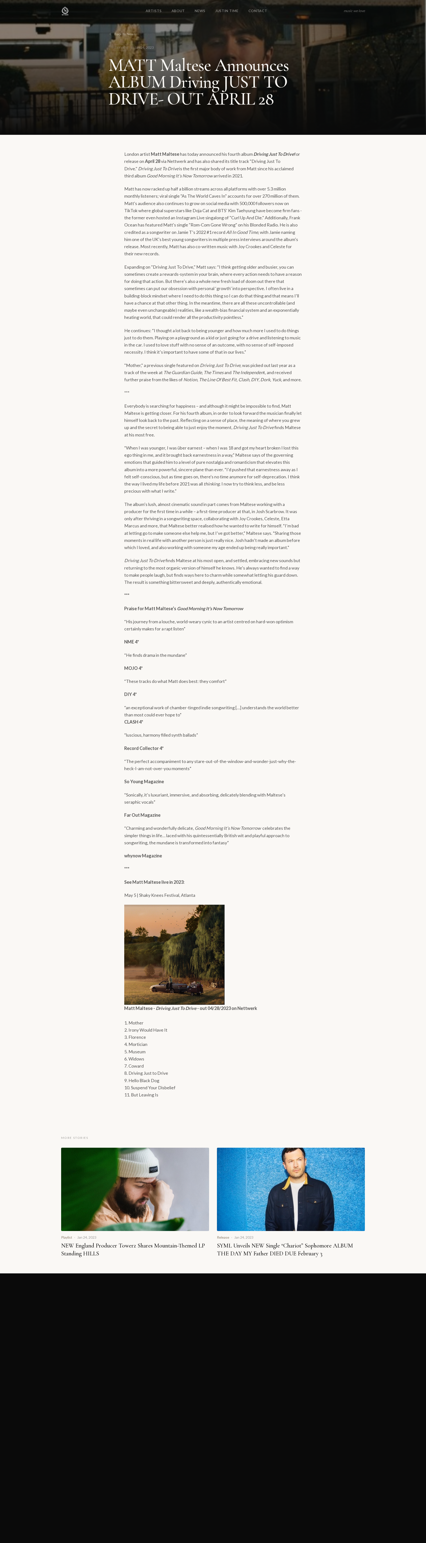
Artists (154, 11)
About (178, 11)
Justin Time (227, 11)
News (200, 11)
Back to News (125, 34)
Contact (257, 11)
